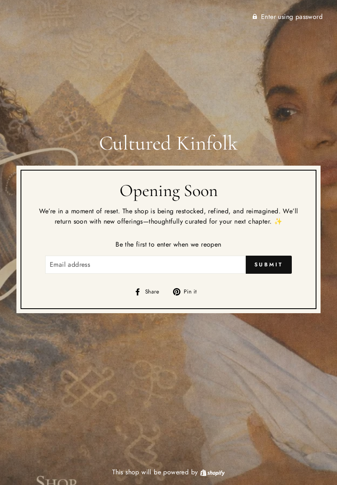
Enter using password (292, 16)
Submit (268, 264)
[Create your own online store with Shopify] (212, 472)
